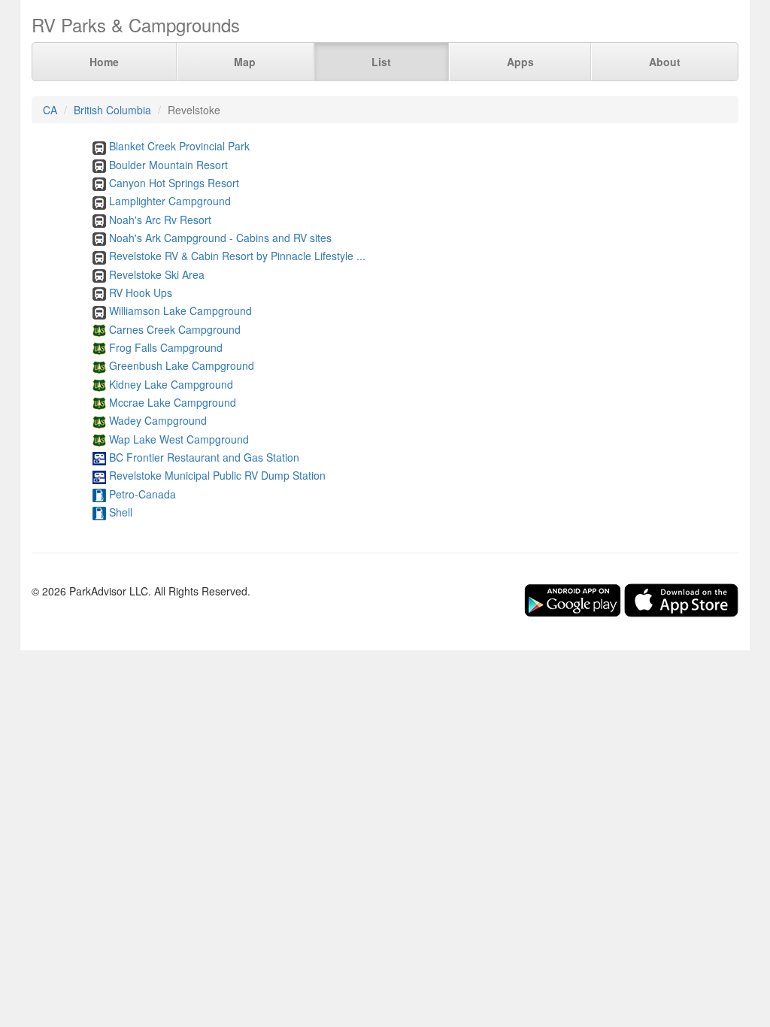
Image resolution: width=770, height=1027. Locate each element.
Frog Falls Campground (166, 347)
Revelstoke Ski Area (157, 274)
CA (50, 109)
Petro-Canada (142, 493)
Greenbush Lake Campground (181, 365)
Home (104, 61)
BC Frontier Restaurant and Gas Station (204, 457)
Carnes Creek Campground (175, 329)
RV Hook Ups (140, 292)
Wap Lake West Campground (179, 439)
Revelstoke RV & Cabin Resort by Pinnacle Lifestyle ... (237, 255)
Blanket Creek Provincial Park (179, 145)
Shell (120, 512)
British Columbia (112, 109)
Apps (520, 61)
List (381, 61)
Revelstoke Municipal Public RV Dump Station (217, 475)
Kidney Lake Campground (171, 384)
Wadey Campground (158, 420)
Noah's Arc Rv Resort (160, 219)
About (665, 61)
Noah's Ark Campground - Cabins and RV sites (220, 237)
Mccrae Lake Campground (172, 402)
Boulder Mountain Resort (168, 164)
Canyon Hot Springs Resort (174, 182)
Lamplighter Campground (170, 200)
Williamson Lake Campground (180, 310)
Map (245, 61)
